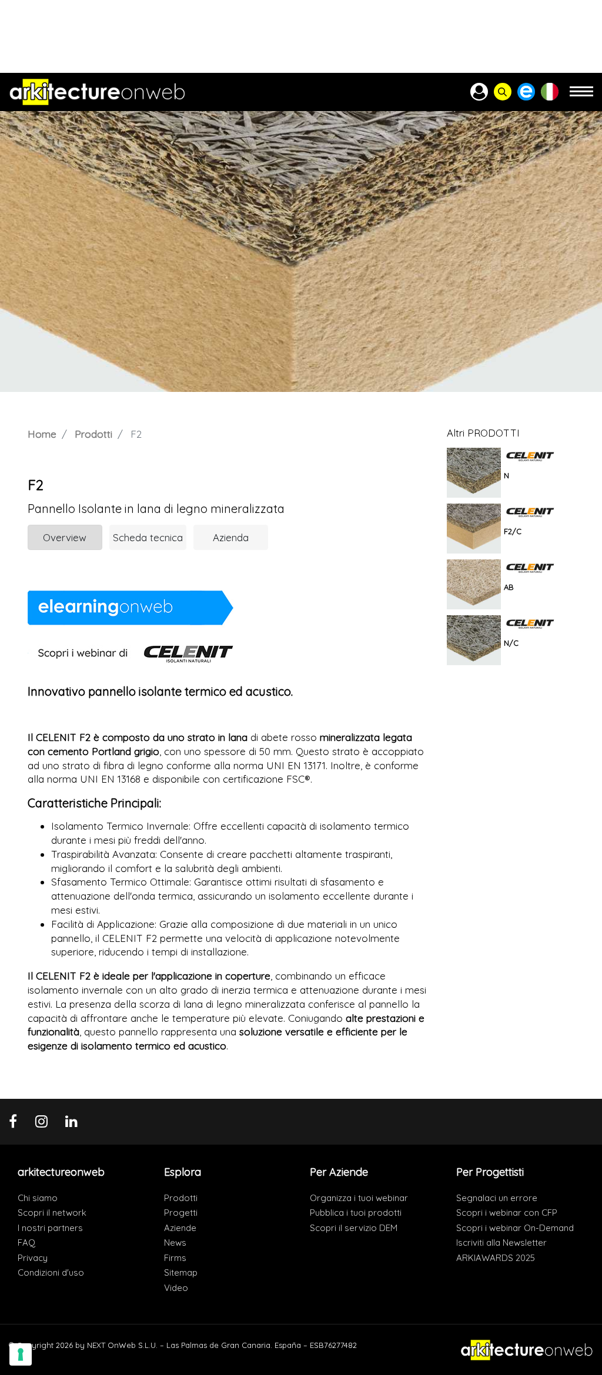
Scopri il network (52, 1212)
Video (176, 1287)
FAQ (26, 1242)
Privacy (33, 1257)
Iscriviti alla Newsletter (501, 1242)
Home (42, 434)
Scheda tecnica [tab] (148, 537)
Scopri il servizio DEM (353, 1227)
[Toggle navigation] (581, 97)
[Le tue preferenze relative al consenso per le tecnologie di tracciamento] (20, 1354)
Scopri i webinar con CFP (506, 1212)
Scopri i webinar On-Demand (515, 1227)
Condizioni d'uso (51, 1272)
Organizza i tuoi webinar (359, 1197)
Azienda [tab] (231, 537)
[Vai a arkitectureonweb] (97, 92)
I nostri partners (50, 1227)
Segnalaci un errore (496, 1197)
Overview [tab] (64, 537)
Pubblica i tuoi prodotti (356, 1212)
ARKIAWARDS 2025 (495, 1257)
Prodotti (93, 434)
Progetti (181, 1212)
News (175, 1242)
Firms (175, 1257)
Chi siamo (38, 1197)
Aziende (180, 1227)
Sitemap (181, 1272)
